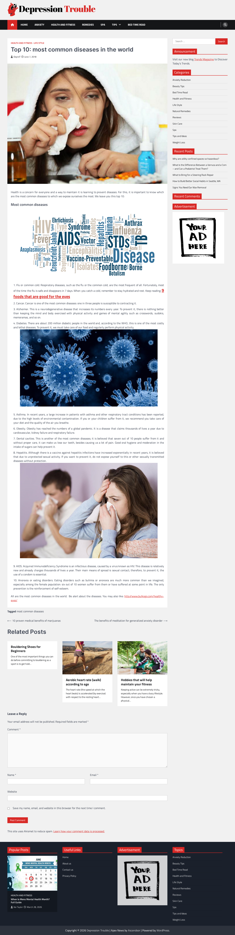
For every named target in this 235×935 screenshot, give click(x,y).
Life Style (39, 43)
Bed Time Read (136, 25)
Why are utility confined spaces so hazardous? (196, 159)
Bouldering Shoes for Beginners (26, 649)
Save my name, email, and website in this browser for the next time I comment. (59, 808)
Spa (103, 25)
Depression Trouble (98, 930)
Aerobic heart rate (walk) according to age (83, 682)
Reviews (177, 117)
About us (66, 863)
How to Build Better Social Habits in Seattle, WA (196, 181)
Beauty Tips (178, 86)
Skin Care (177, 123)
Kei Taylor (18, 907)
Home (24, 25)
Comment (14, 729)
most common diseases (30, 611)
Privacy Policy (69, 876)
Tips (114, 25)
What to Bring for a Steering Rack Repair (193, 175)
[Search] (225, 24)
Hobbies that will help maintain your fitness (136, 682)
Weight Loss (179, 142)
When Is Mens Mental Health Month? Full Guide (30, 901)
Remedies (88, 25)
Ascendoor (134, 930)
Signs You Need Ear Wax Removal (189, 187)
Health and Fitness (63, 25)
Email (94, 775)
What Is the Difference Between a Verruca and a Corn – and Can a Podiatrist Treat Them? (200, 166)
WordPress (163, 930)
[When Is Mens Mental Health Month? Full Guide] (32, 873)
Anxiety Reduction (182, 80)
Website (12, 791)
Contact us (67, 870)
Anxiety (39, 25)
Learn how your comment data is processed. (79, 831)
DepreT (17, 56)
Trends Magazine (204, 59)
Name (11, 775)
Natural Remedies (182, 111)
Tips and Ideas (180, 136)
